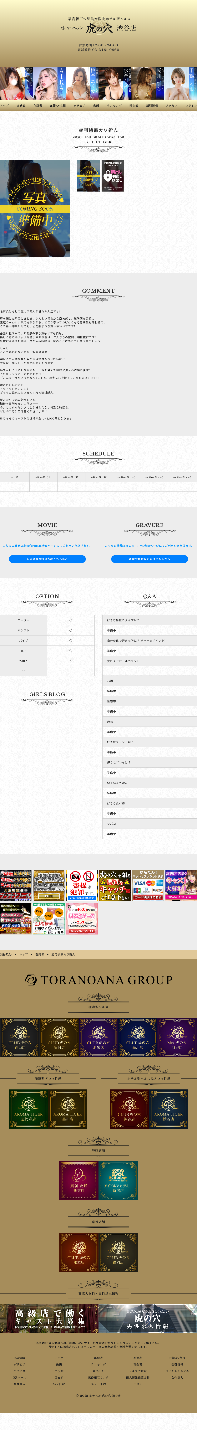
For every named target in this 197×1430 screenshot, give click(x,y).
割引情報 (177, 1364)
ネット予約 (98, 1384)
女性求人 (177, 1377)
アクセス (20, 1371)
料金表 (138, 1364)
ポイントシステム (177, 1371)
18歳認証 (19, 1358)
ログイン (98, 1371)
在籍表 (138, 1358)
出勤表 (98, 1358)
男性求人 (20, 1384)
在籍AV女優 (177, 1358)
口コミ (138, 1384)
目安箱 (59, 1377)
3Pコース (19, 1377)
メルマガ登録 (138, 1371)
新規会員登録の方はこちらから (47, 559)
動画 (59, 1364)
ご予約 (59, 1371)
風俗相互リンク (98, 1377)
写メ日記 (59, 1384)
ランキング (98, 1364)
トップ (59, 1358)
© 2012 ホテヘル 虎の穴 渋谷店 (98, 1395)
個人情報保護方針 (138, 1377)
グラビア (20, 1364)
